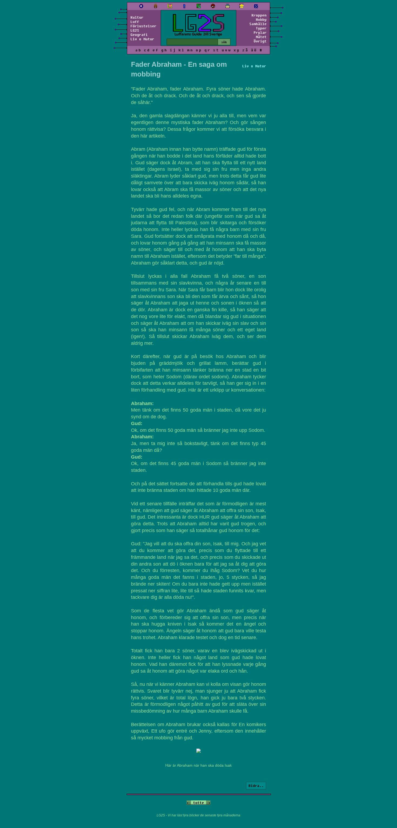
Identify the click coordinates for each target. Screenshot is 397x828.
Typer (261, 28)
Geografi (139, 34)
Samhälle (258, 24)
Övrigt (260, 41)
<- (189, 802)
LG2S (134, 30)
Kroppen (259, 15)
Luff (134, 21)
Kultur (136, 17)
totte (198, 802)
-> (208, 802)
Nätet (261, 37)
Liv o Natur (142, 39)
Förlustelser (143, 26)
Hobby (261, 19)
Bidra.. (256, 785)
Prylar (260, 32)
